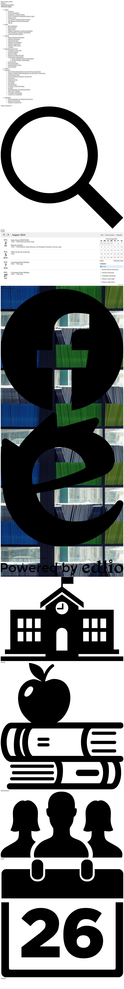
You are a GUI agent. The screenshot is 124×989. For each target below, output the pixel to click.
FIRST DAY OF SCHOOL (20, 252)
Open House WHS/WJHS (20, 240)
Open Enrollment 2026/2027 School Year (20, 76)
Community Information (15, 93)
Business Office (12, 53)
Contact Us (7, 555)
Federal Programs (13, 52)
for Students (11, 81)
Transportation (12, 67)
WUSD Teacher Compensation (21, 60)
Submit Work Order (13, 75)
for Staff (10, 88)
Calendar (10, 47)
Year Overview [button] (110, 235)
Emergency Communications (16, 14)
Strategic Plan (12, 18)
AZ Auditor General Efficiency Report (19, 19)
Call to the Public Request (15, 34)
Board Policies (12, 27)
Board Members (12, 26)
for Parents (11, 83)
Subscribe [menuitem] (119, 235)
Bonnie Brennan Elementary (16, 37)
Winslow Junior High (14, 44)
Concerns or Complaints (15, 94)
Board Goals (11, 29)
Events (104, 266)
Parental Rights (12, 84)
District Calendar (9, 552)
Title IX (10, 23)
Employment (8, 553)
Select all (120, 284)
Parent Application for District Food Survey (20, 99)
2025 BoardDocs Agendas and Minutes (19, 32)
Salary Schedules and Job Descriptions (23, 58)
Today (102, 261)
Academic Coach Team (14, 50)
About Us (11, 11)
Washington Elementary (15, 42)
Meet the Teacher (17, 245)
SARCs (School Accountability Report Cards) (21, 16)
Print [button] (102, 235)
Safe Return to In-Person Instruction (18, 21)
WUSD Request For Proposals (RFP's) (19, 89)
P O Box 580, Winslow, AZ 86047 (11, 558)
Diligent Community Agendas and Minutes (20, 31)
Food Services (12, 62)
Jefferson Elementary (14, 39)
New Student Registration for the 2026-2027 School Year (24, 71)
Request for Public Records (16, 55)
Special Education (13, 40)
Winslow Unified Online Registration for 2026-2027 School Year (26, 73)
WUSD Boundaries (13, 13)
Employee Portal (13, 80)
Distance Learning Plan (14, 102)
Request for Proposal (14, 101)
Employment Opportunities (16, 57)
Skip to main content (7, 1)
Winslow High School (14, 45)
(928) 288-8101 (30, 558)
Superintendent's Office (14, 65)
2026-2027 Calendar (14, 91)
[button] (6, 10)
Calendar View (118, 261)
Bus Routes (11, 78)
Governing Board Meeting (20, 262)
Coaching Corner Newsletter (16, 86)
